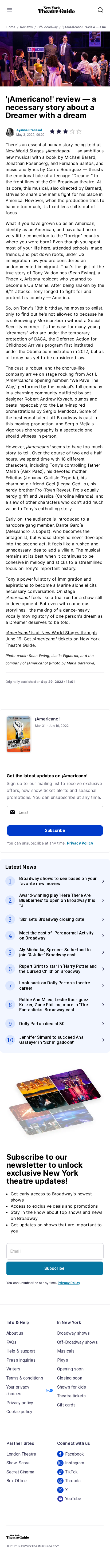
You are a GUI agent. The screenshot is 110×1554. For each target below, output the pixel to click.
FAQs (11, 1342)
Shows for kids (71, 1387)
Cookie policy (19, 1411)
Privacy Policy (80, 843)
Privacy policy (19, 1402)
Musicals (65, 1351)
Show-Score (18, 1462)
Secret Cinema (20, 1471)
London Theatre (21, 1454)
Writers (13, 1368)
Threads (73, 1480)
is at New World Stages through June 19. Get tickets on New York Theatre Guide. (53, 639)
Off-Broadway (47, 27)
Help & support (20, 1351)
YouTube (73, 1498)
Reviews (26, 27)
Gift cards (66, 1405)
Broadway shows (73, 1333)
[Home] (56, 10)
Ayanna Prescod (29, 130)
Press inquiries (21, 1360)
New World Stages (25, 150)
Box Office (16, 1480)
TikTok (71, 1471)
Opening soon (70, 1368)
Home (10, 27)
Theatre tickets (71, 1395)
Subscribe (55, 830)
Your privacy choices (17, 1391)
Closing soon (69, 1378)
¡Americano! (58, 150)
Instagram (74, 1462)
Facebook (74, 1454)
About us (14, 1333)
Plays (62, 1360)
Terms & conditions (24, 1378)
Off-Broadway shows (77, 1342)
